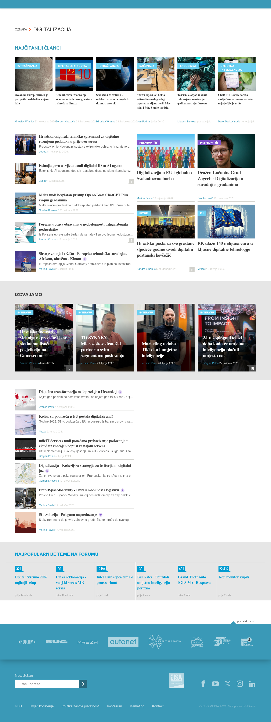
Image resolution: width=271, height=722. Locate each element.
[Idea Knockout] (197, 642)
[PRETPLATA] (83, 684)
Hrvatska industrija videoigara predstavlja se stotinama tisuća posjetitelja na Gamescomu (43, 343)
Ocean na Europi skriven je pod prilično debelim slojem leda (32, 99)
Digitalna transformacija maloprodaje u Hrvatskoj (78, 391)
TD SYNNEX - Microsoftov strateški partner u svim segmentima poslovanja (102, 346)
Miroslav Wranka (24, 121)
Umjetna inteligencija (231, 67)
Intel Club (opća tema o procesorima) (115, 579)
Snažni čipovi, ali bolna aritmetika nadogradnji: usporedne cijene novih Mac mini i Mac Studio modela (153, 101)
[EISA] (176, 681)
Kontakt (157, 706)
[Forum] (27, 642)
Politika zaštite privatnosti (80, 706)
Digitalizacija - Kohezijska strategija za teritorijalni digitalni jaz (85, 468)
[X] (228, 684)
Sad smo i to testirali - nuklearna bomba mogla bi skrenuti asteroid (112, 99)
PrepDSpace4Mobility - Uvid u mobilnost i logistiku (79, 490)
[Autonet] (123, 642)
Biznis (144, 213)
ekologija (188, 65)
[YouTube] (215, 684)
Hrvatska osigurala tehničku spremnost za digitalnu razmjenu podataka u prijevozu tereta (79, 138)
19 (191, 269)
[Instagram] (240, 684)
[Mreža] (87, 642)
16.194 (101, 568)
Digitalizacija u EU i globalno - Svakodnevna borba (165, 175)
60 (58, 568)
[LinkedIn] (252, 684)
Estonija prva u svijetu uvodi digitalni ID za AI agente (80, 165)
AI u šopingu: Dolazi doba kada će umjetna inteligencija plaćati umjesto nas (223, 346)
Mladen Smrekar (186, 121)
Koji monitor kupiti (233, 577)
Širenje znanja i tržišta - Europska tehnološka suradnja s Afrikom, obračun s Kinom (83, 256)
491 (181, 568)
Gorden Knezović (65, 121)
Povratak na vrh (246, 621)
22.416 (223, 568)
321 (18, 568)
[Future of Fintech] (247, 642)
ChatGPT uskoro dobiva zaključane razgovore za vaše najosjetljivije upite (235, 99)
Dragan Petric (211, 363)
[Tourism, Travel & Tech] (222, 642)
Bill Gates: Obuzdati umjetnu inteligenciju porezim (153, 582)
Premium (145, 142)
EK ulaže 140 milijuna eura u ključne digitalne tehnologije (225, 246)
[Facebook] (203, 684)
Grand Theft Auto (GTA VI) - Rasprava (194, 579)
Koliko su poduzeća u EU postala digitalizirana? (76, 416)
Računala (146, 65)
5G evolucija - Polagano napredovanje (68, 514)
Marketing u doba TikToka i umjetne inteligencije (159, 349)
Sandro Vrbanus (48, 239)
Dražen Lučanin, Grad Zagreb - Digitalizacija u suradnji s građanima (220, 178)
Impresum (114, 706)
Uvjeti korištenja (42, 706)
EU (202, 213)
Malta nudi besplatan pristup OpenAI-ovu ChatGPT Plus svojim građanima (83, 197)
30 (139, 568)
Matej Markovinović (229, 121)
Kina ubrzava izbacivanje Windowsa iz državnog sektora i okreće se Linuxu (73, 99)
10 (251, 368)
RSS (18, 706)
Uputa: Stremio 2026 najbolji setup (31, 579)
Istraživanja (27, 65)
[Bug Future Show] (164, 642)
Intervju (24, 312)
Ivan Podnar (144, 121)
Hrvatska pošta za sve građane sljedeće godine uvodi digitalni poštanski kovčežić (165, 249)
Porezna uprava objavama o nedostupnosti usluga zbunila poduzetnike (83, 226)
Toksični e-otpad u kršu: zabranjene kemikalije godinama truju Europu (192, 99)
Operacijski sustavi (73, 65)
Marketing (137, 706)
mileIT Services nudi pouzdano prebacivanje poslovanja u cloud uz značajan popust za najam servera (83, 443)
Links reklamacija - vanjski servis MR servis (71, 582)
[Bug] (56, 641)
